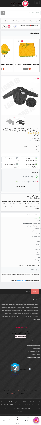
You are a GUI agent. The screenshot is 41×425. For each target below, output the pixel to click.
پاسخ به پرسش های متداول (33, 345)
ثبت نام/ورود (6, 419)
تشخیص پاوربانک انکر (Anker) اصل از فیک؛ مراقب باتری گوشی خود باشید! (19, 310)
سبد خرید (17, 420)
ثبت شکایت (35, 292)
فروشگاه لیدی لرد (21, 409)
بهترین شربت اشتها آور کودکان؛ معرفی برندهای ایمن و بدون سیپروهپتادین (19, 304)
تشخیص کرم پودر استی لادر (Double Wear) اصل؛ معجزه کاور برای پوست (20, 307)
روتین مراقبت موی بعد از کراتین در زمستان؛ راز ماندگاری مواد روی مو (21, 313)
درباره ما (28, 292)
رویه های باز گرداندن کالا (34, 351)
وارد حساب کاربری (21, 280)
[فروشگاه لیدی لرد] (19, 4)
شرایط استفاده (36, 354)
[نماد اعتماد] (20, 26)
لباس (31, 141)
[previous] (36, 56)
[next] (5, 56)
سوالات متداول (36, 348)
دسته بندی (28, 419)
